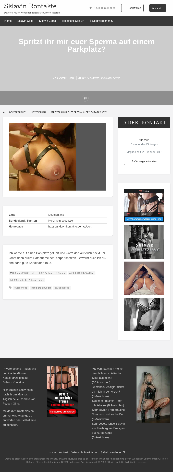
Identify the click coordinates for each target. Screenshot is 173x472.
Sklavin (144, 140)
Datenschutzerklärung (84, 452)
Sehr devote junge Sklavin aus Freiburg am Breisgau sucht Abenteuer (108, 428)
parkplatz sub (62, 288)
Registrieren (134, 7)
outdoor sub (20, 288)
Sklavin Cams (47, 20)
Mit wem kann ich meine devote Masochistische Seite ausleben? (107, 373)
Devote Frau (65, 78)
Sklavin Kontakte (30, 6)
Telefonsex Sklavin (72, 20)
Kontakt (63, 452)
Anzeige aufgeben (104, 7)
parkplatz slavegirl (41, 288)
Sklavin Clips (25, 20)
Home (8, 20)
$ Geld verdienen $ (101, 20)
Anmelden (157, 8)
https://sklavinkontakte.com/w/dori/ (70, 226)
